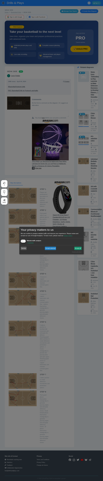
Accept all (78, 248)
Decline (23, 248)
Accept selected (50, 248)
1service (30, 243)
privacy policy (68, 235)
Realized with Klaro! (76, 252)
